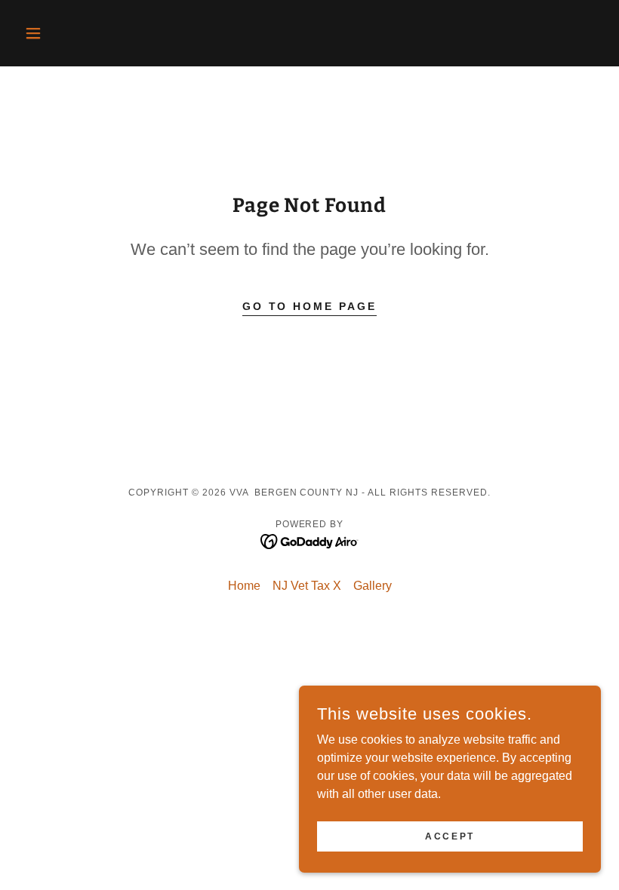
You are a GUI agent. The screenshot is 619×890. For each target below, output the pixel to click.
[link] (309, 540)
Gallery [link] (372, 585)
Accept (449, 835)
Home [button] (244, 585)
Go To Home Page (309, 306)
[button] (62, 33)
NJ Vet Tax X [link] (307, 585)
